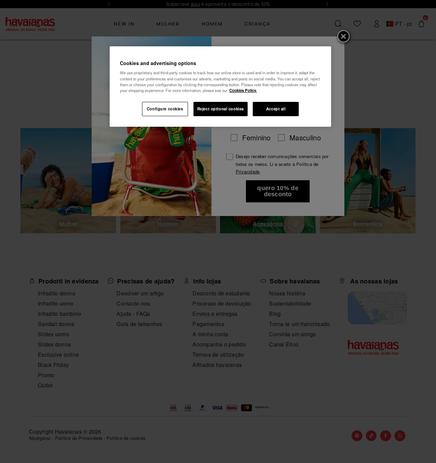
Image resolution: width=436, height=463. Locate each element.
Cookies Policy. (243, 90)
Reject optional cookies (220, 108)
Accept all (276, 108)
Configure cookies (165, 108)
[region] (220, 86)
